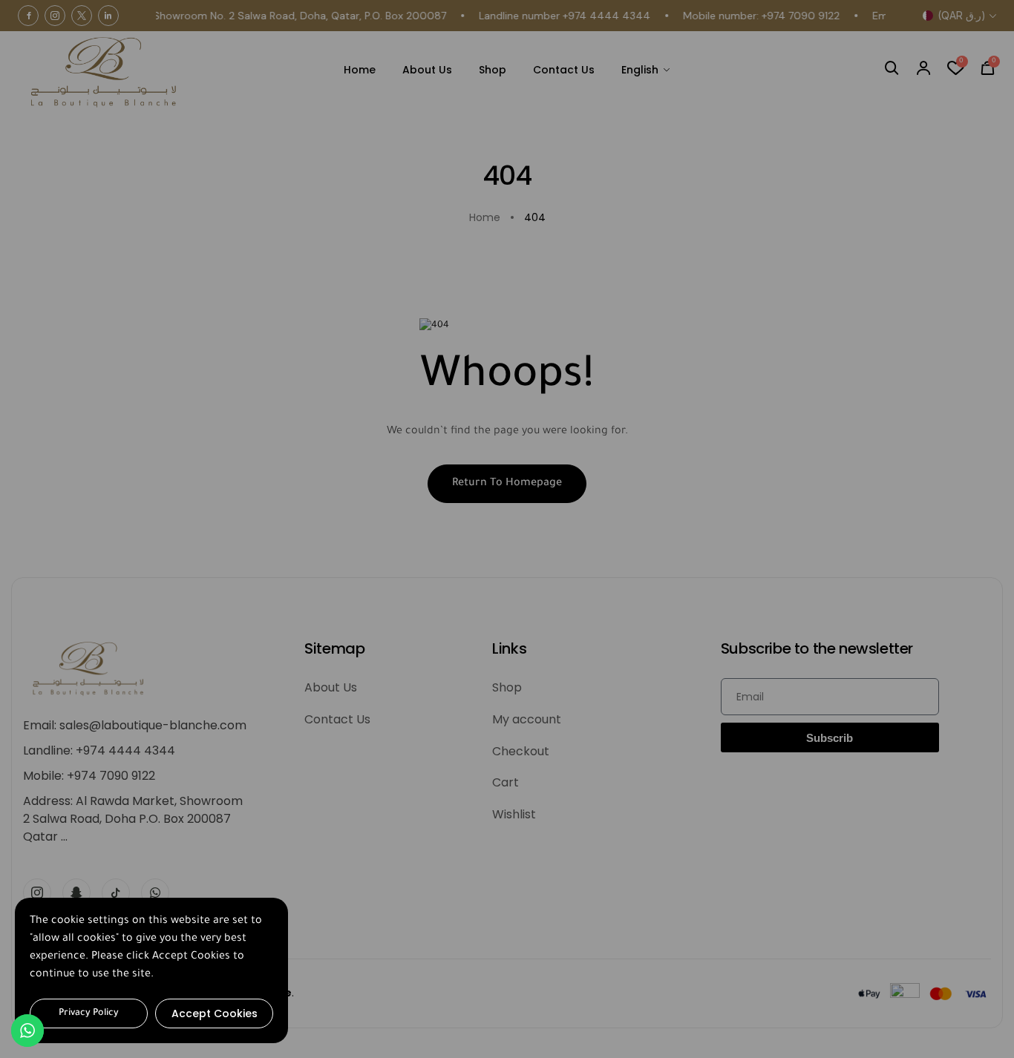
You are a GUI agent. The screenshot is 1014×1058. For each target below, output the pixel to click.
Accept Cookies (214, 1013)
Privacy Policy (89, 1013)
